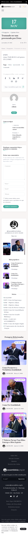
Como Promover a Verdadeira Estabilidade (17, 264)
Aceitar (23, 529)
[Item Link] (6, 266)
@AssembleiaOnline (14, 231)
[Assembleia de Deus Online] (8, 6)
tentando (6, 67)
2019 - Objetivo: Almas (11, 305)
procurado (17, 65)
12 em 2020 (8, 297)
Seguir (14, 112)
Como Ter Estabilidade (15, 274)
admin (14, 107)
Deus (10, 65)
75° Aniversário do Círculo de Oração (14, 327)
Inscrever (21, 479)
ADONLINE (9, 373)
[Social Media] (11, 496)
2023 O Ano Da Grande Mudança (12, 315)
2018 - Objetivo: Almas (11, 302)
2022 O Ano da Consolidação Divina (14, 311)
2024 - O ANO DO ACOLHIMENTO (10, 320)
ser (23, 65)
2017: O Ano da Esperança (12, 300)
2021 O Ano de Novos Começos (14, 307)
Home (3, 48)
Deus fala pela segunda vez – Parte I (16, 137)
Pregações (10, 48)
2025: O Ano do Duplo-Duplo (14, 323)
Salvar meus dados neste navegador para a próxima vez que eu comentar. (13, 200)
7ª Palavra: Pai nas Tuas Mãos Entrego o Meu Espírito (17, 284)
